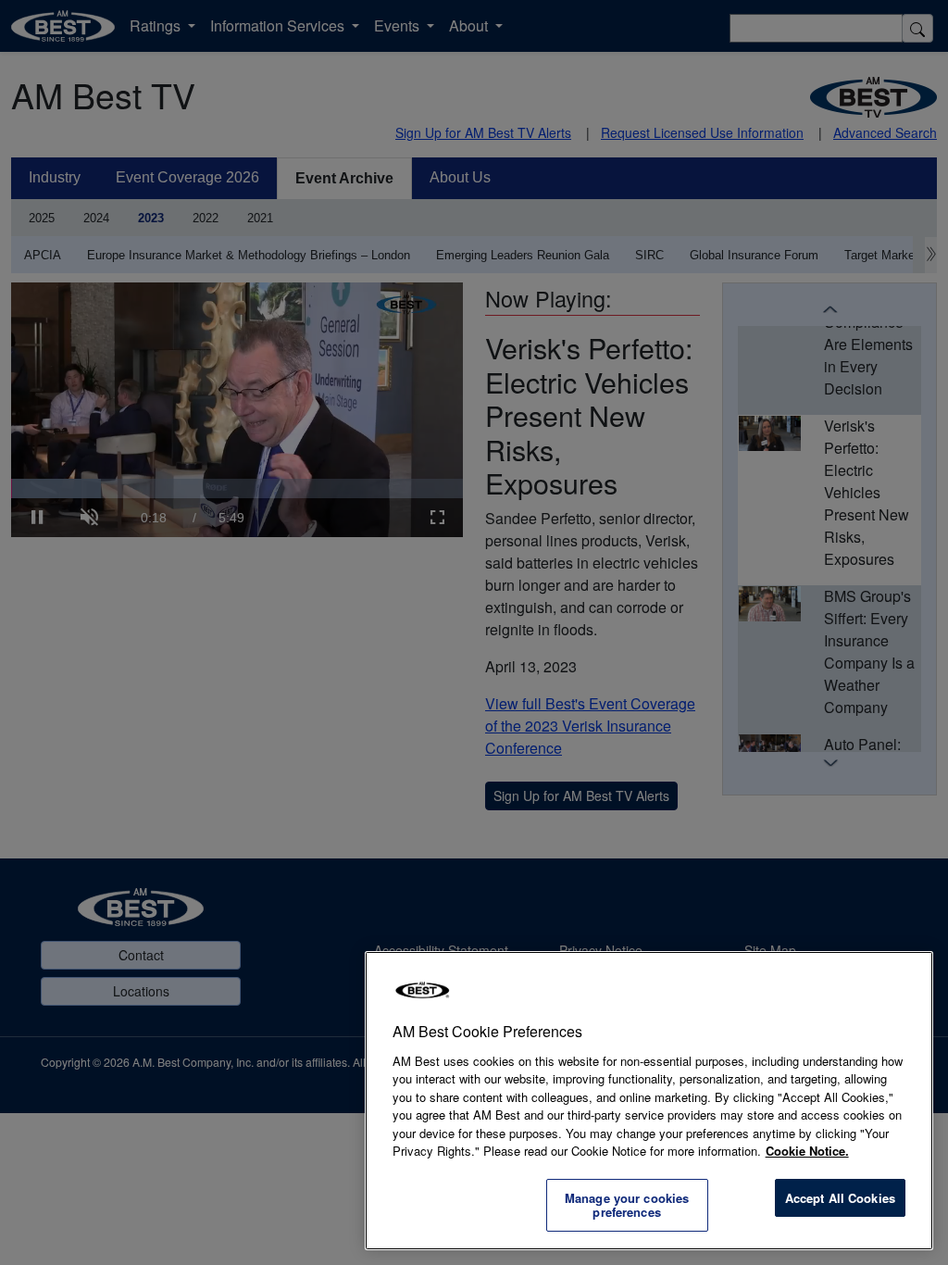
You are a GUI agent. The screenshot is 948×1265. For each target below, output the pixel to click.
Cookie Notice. (807, 1150)
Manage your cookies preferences (627, 1205)
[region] (649, 1100)
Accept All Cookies (840, 1198)
